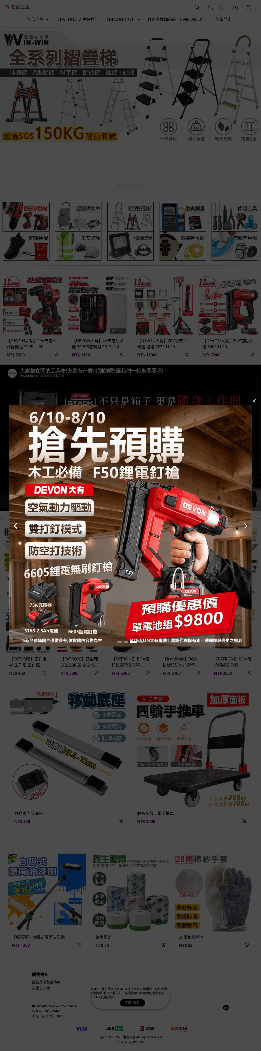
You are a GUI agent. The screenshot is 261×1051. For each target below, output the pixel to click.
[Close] (254, 401)
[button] (120, 642)
